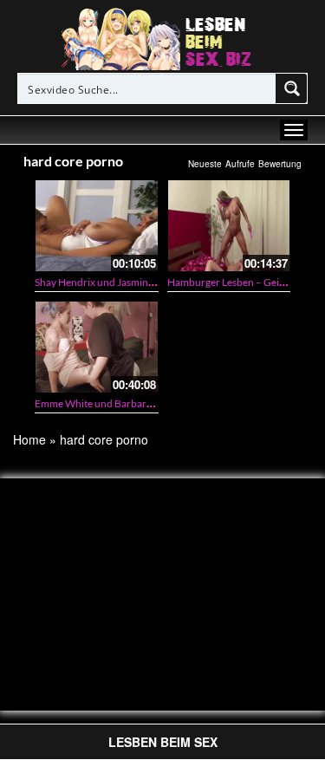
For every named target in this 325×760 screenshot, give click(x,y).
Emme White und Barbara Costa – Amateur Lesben (149, 403)
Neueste (205, 164)
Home (29, 439)
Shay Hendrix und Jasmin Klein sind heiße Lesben (145, 282)
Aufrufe (240, 164)
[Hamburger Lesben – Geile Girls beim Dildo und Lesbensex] (229, 225)
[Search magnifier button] (292, 88)
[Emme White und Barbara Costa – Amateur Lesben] (97, 347)
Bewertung (280, 164)
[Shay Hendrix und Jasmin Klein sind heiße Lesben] (97, 225)
